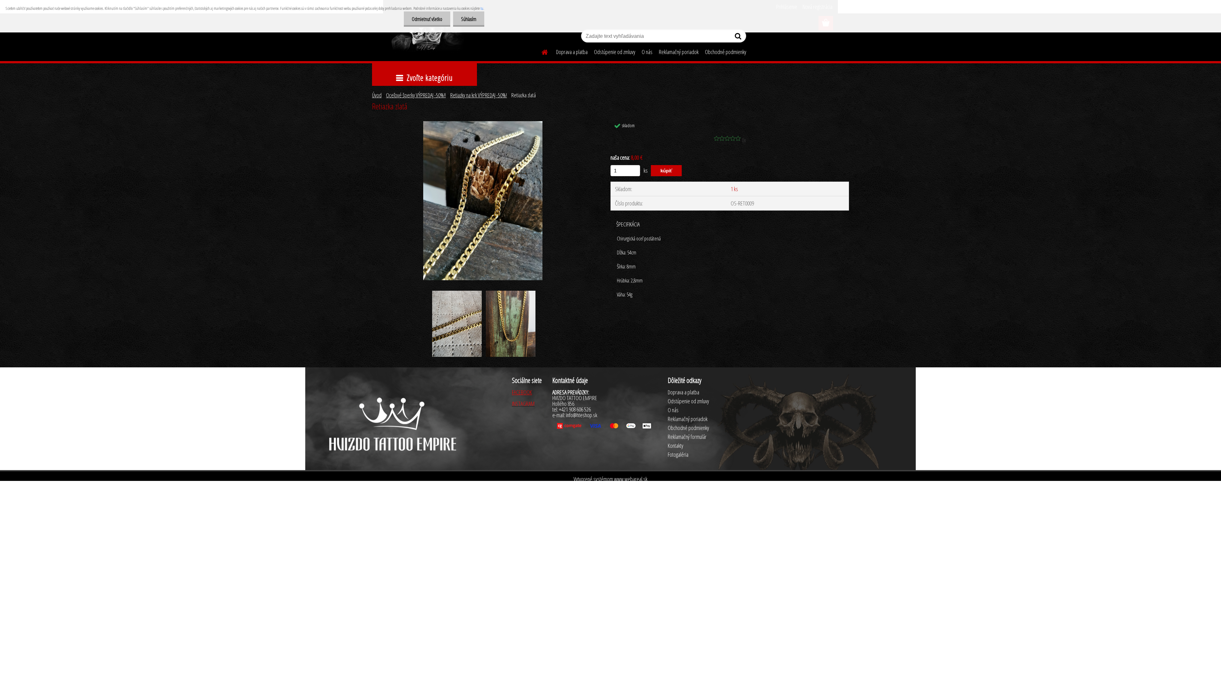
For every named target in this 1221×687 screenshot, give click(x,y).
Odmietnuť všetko (427, 19)
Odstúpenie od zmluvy (614, 52)
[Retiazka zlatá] (482, 124)
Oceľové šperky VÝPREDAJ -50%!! (416, 95)
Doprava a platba (572, 52)
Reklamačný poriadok (679, 52)
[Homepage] (541, 51)
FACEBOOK (522, 392)
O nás (647, 52)
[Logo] (427, 37)
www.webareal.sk (630, 479)
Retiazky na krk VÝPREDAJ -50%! (478, 95)
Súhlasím (468, 19)
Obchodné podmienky (725, 52)
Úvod (377, 95)
